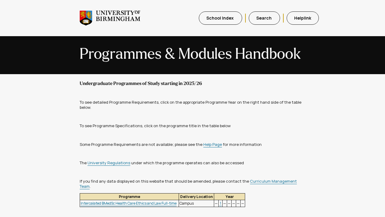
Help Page (212, 144)
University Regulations (109, 162)
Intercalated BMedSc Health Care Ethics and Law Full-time (129, 203)
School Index (220, 18)
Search (264, 18)
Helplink (302, 18)
